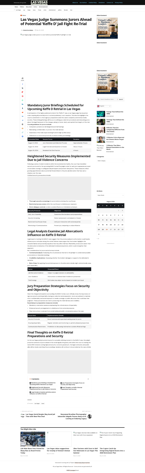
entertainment (52, 10)
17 (98, 225)
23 (122, 225)
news (34, 10)
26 (107, 229)
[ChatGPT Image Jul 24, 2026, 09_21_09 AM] (107, 28)
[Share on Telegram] (22, 120)
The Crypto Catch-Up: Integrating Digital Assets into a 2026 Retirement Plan (112, 451)
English (101, 106)
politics (59, 10)
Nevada (66, 10)
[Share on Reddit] (22, 112)
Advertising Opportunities (82, 463)
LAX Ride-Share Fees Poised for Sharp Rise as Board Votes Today (32, 451)
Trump (39, 10)
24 (99, 229)
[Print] (22, 136)
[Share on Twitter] (22, 88)
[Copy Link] (22, 132)
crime (45, 10)
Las (24, 10)
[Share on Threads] (22, 124)
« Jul (98, 238)
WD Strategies (71, 471)
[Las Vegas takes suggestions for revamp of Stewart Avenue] (59, 439)
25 (103, 229)
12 (106, 220)
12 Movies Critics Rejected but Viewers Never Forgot (115, 138)
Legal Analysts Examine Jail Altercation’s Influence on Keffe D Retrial (43, 393)
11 (102, 220)
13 (110, 220)
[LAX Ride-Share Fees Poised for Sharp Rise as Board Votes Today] (32, 439)
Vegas (28, 10)
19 (106, 225)
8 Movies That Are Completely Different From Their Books (115, 130)
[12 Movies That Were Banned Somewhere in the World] (101, 147)
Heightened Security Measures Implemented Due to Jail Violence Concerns (43, 389)
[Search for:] (108, 99)
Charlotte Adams (28, 30)
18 (102, 225)
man (71, 10)
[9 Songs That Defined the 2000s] (101, 114)
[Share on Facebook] (22, 84)
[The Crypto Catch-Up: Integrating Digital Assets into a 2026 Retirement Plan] (112, 439)
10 (99, 220)
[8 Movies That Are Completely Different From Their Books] (101, 130)
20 (111, 225)
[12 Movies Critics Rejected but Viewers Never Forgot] (101, 140)
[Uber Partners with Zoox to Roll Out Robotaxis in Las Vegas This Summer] (85, 439)
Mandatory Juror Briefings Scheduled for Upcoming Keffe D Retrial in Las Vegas (43, 384)
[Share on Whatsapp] (22, 100)
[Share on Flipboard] (22, 92)
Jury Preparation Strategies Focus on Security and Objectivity (72, 384)
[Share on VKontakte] (22, 116)
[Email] (22, 128)
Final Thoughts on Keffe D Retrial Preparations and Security (71, 389)
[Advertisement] (59, 88)
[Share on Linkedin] (22, 104)
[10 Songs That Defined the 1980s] (101, 122)
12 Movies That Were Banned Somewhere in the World (115, 147)
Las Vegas (18, 10)
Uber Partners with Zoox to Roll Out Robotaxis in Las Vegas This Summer (85, 451)
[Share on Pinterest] (22, 96)
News (24, 15)
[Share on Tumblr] (22, 108)
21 (114, 225)
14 (114, 220)
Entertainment (110, 116)
